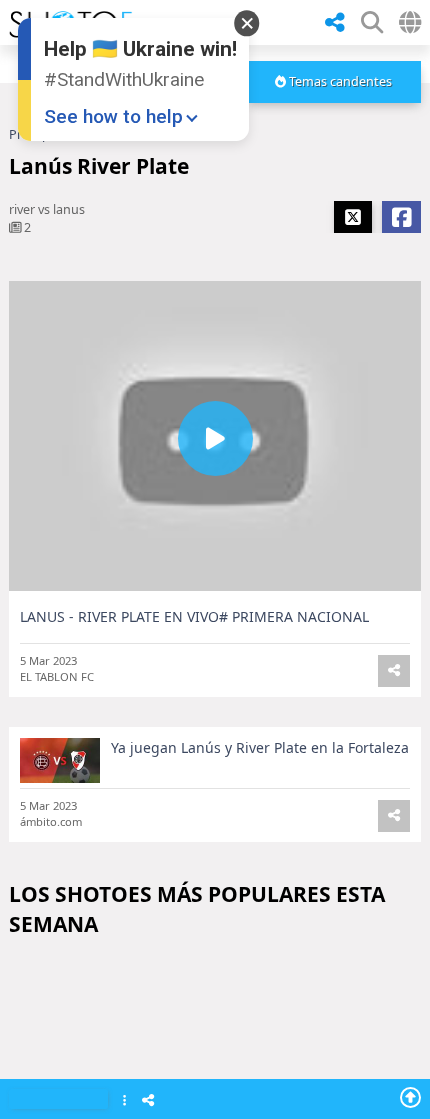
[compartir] (335, 23)
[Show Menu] (124, 1101)
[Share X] (353, 217)
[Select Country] (410, 22)
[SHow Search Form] (372, 22)
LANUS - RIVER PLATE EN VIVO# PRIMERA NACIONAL (194, 616)
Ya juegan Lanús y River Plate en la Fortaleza (260, 747)
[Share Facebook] (402, 217)
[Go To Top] (410, 1097)
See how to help (113, 116)
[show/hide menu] (299, 22)
